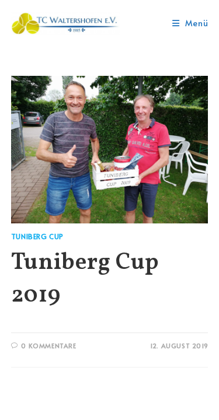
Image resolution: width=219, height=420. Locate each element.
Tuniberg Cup (37, 236)
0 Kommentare (48, 345)
